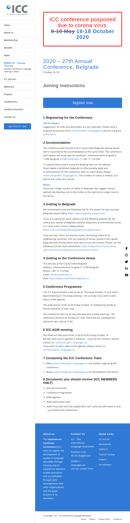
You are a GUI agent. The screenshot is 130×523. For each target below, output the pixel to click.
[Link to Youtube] (31, 137)
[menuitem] (17, 25)
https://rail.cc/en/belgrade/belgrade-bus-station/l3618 (72, 229)
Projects (103, 459)
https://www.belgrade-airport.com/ (86, 213)
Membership (105, 444)
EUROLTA (103, 449)
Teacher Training (106, 454)
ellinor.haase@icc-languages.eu (71, 363)
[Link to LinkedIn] (24, 137)
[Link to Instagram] (10, 137)
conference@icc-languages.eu (87, 130)
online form (49, 134)
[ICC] (17, 9)
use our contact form (82, 468)
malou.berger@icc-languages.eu (60, 175)
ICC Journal (104, 439)
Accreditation (105, 464)
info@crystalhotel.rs (70, 159)
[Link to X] (17, 137)
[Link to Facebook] (3, 137)
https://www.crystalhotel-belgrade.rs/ (69, 278)
